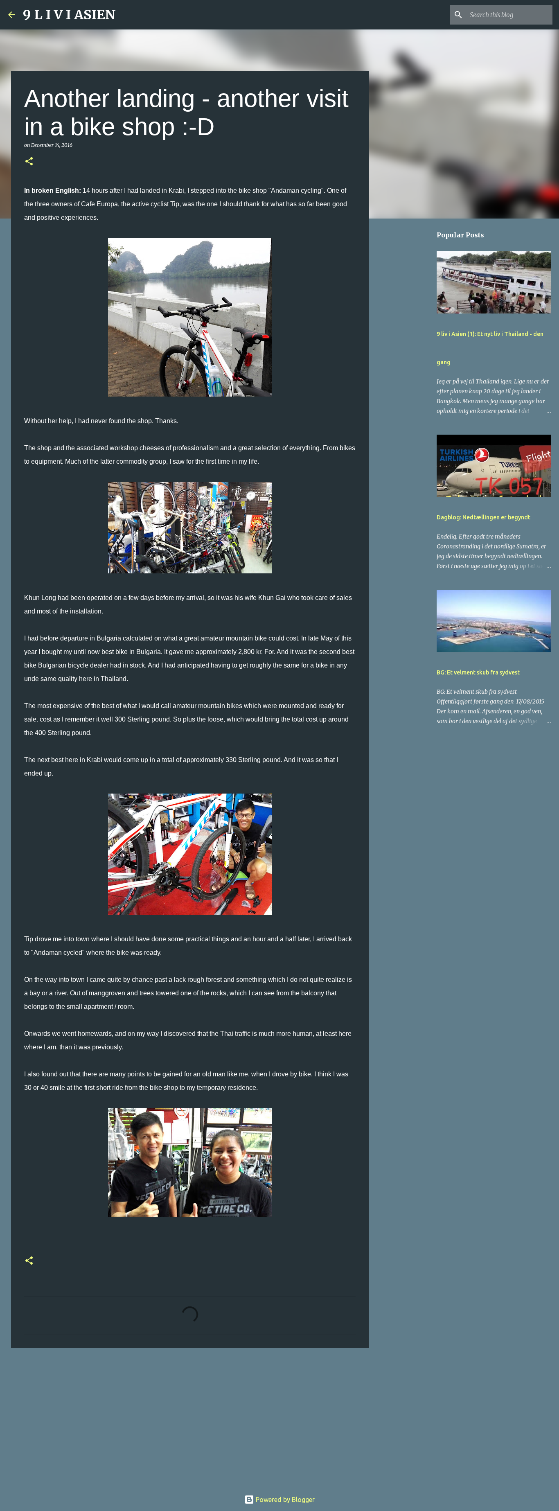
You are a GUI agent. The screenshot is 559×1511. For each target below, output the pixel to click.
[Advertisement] (190, 1417)
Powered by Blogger (284, 1499)
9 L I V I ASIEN (69, 15)
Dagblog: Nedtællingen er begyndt (483, 517)
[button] (29, 161)
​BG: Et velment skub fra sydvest (478, 672)
